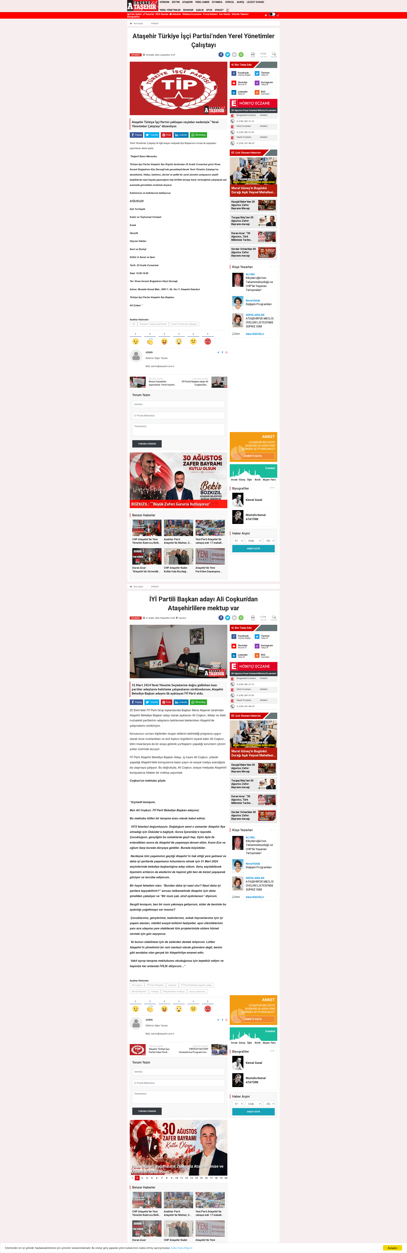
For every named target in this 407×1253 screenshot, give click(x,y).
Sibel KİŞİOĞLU (255, 334)
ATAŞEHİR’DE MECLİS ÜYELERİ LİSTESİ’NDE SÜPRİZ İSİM (260, 322)
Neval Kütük (253, 300)
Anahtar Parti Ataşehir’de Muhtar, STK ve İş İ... (178, 543)
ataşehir (172, 985)
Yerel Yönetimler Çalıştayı (184, 324)
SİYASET (219, 10)
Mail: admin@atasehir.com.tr (160, 366)
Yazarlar (149, 14)
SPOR (209, 10)
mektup (155, 991)
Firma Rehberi (210, 14)
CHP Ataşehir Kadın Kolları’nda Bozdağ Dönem (175, 571)
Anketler (176, 14)
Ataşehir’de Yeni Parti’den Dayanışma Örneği (208, 571)
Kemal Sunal (254, 499)
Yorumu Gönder (147, 444)
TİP (133, 324)
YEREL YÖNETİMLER (170, 10)
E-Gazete (163, 14)
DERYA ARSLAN (255, 314)
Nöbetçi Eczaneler (192, 14)
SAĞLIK (200, 10)
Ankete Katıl (253, 456)
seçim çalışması (197, 991)
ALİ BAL (250, 274)
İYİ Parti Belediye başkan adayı (196, 985)
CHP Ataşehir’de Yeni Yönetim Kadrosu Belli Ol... (145, 543)
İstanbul (182, 618)
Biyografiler (133, 16)
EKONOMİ (188, 10)
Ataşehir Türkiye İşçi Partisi (153, 324)
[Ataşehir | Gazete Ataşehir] (142, 5)
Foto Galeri (136, 14)
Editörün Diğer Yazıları (157, 358)
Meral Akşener (139, 991)
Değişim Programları (259, 304)
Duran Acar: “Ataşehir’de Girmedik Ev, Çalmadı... (145, 571)
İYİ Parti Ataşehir (155, 985)
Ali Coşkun (137, 985)
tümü (272, 488)
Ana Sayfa (138, 23)
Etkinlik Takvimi (240, 14)
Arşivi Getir (253, 548)
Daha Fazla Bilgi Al (181, 1248)
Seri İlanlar (225, 14)
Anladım (392, 1248)
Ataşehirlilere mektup (174, 991)
